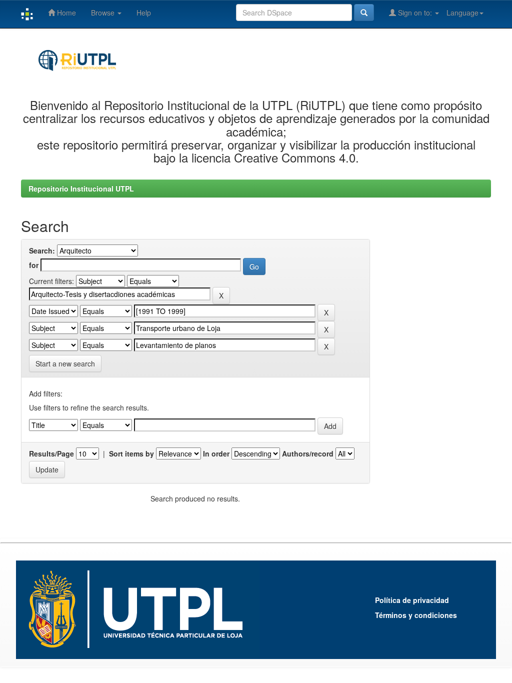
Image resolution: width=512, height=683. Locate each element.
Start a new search (65, 363)
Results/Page (51, 453)
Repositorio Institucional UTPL (81, 189)
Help (143, 13)
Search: (42, 251)
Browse (103, 13)
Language (462, 13)
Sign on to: (415, 13)
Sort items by (131, 453)
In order (216, 453)
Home (65, 13)
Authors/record (308, 453)
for (33, 265)
